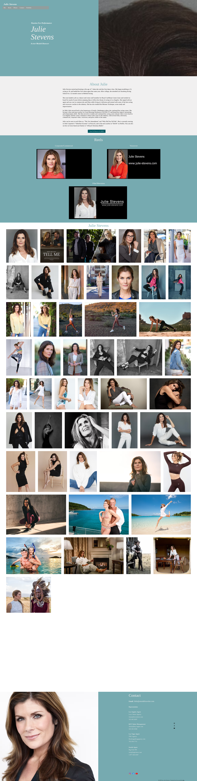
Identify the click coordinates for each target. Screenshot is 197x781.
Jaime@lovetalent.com (136, 717)
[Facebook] (133, 773)
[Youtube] (137, 773)
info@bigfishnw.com (135, 752)
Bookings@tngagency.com (137, 739)
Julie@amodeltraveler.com (144, 701)
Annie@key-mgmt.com (136, 726)
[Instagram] (130, 773)
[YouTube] (174, 728)
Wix (183, 780)
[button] (90, 177)
